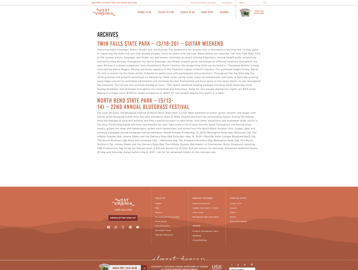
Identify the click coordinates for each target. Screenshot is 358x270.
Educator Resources (164, 235)
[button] (265, 2)
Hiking (233, 217)
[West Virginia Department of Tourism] (104, 12)
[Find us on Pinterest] (130, 227)
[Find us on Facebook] (108, 227)
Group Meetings (200, 240)
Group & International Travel (205, 231)
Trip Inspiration (226, 3)
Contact (158, 203)
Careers (158, 212)
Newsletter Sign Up (123, 218)
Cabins (233, 212)
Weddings (197, 236)
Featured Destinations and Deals (203, 3)
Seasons (233, 208)
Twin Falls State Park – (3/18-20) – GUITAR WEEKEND (160, 43)
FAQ (157, 208)
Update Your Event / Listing (205, 208)
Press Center (161, 221)
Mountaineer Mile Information (206, 217)
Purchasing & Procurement (167, 217)
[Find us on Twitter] (123, 227)
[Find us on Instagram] (115, 227)
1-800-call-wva (123, 210)
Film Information (162, 226)
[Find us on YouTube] (137, 227)
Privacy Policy (190, 269)
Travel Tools (198, 212)
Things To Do (236, 203)
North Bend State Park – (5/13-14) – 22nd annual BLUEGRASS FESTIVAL (143, 103)
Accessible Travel (163, 230)
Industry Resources (201, 203)
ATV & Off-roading (238, 221)
